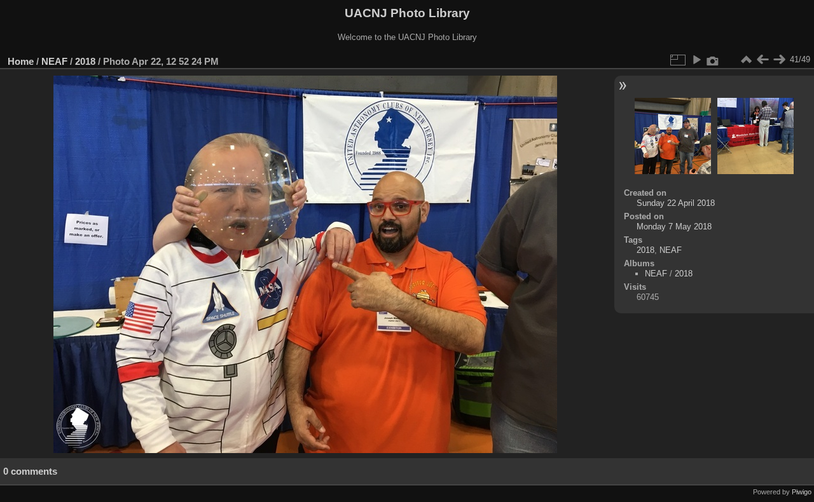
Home (21, 61)
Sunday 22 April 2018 (676, 203)
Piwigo (801, 492)
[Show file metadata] (713, 59)
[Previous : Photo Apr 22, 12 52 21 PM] (762, 59)
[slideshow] (696, 59)
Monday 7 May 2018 (674, 226)
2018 (85, 61)
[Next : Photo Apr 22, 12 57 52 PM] (779, 59)
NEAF (54, 61)
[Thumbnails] (746, 59)
